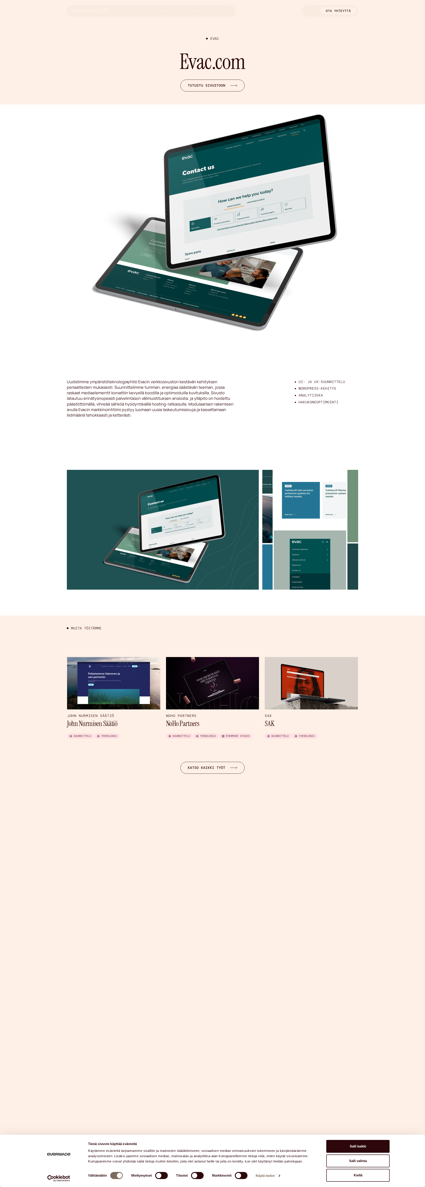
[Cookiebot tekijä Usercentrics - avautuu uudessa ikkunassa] (58, 1178)
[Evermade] (90, 11)
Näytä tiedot (265, 1175)
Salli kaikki (358, 1146)
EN (307, 11)
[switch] (161, 1175)
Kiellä (358, 1175)
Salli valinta (358, 1161)
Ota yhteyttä (338, 11)
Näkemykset (166, 11)
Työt (145, 11)
